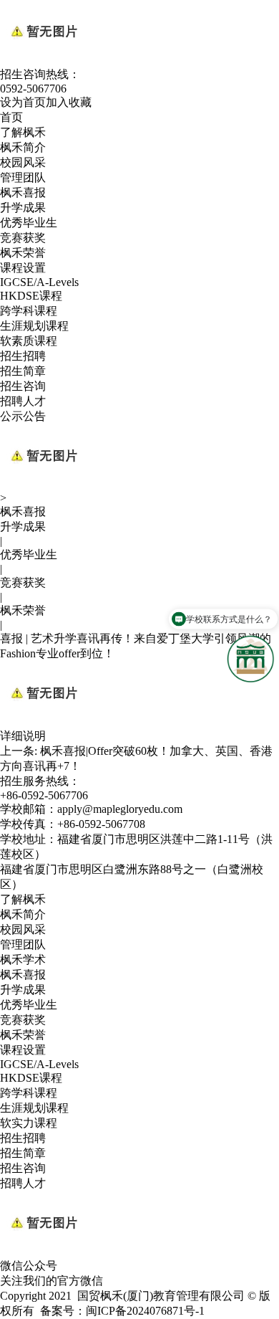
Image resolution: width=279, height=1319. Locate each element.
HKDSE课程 (31, 296)
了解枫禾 (23, 132)
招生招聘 (23, 356)
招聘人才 (23, 401)
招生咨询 (23, 386)
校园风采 (23, 162)
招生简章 (23, 371)
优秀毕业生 (28, 222)
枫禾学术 (23, 959)
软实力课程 (28, 1123)
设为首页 (23, 102)
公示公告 (23, 416)
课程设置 (23, 268)
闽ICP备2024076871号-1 (145, 1311)
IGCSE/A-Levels (39, 282)
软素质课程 (28, 341)
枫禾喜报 (23, 192)
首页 (11, 117)
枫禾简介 (23, 147)
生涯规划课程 (34, 326)
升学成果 (23, 207)
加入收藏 (69, 102)
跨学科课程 (28, 311)
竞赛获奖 (23, 238)
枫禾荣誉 (23, 253)
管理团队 (23, 177)
